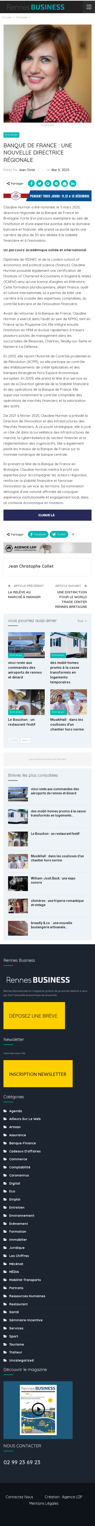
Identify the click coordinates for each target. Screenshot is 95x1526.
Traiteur (15, 1352)
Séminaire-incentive (26, 1320)
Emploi (14, 1199)
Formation (17, 1231)
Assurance (17, 1135)
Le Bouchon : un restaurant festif (55, 834)
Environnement (21, 1215)
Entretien (11, 134)
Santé (14, 1312)
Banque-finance (22, 1143)
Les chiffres (19, 1256)
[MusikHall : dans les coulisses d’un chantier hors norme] (68, 702)
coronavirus (19, 1175)
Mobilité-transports (25, 1280)
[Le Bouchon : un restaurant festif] (26, 702)
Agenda (15, 1111)
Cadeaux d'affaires (25, 1151)
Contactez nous (19, 1497)
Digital (14, 1183)
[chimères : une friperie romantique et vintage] (18, 906)
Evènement (18, 1224)
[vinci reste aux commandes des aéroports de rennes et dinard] (26, 645)
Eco (12, 1191)
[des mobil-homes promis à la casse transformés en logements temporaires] (68, 645)
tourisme (16, 1344)
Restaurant (18, 1304)
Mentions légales (44, 1503)
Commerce (18, 1159)
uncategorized (21, 1360)
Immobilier (18, 1240)
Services (16, 1328)
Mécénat (16, 1264)
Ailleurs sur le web (25, 1119)
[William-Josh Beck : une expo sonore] (18, 883)
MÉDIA (14, 1272)
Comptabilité (19, 1167)
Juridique (17, 1248)
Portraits (16, 1288)
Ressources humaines (27, 1296)
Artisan (15, 1127)
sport (13, 1336)
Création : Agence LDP (63, 1497)
